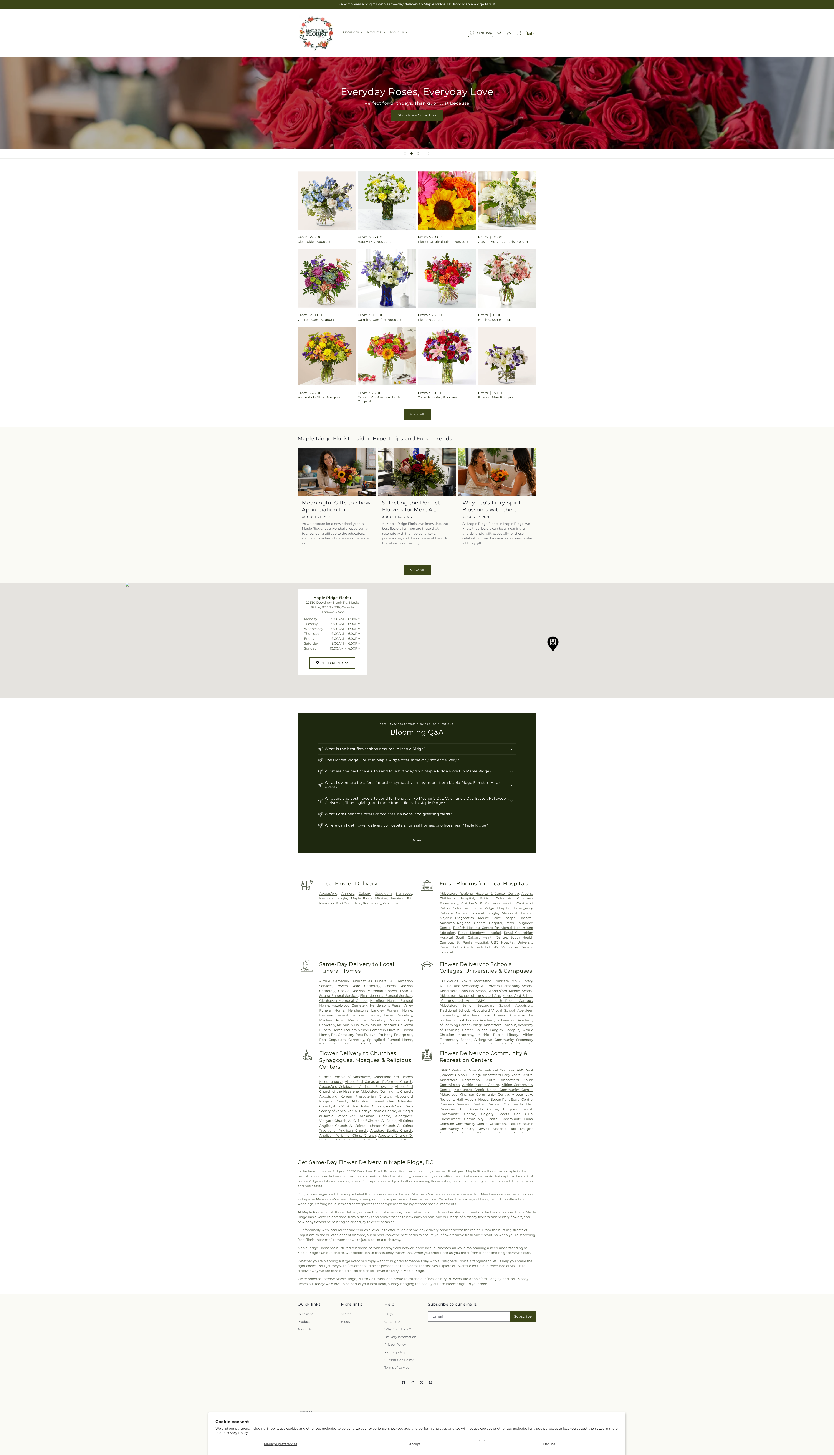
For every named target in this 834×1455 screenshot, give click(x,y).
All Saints (388, 1121)
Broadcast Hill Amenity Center (469, 1109)
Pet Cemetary (342, 1035)
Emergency (523, 908)
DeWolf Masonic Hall (496, 1129)
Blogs (345, 1322)
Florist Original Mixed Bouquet (443, 242)
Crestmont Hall (502, 1124)
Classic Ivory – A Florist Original (504, 242)
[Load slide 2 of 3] (411, 153)
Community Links (517, 1119)
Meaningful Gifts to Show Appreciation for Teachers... (336, 506)
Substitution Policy (399, 1360)
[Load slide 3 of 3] (418, 153)
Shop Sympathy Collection (417, 121)
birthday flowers (476, 1217)
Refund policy (394, 1352)
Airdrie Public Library (498, 1035)
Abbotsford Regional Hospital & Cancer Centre (479, 893)
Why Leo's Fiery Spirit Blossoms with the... (491, 506)
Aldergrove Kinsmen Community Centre (474, 1094)
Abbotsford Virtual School (493, 1010)
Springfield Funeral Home (389, 1040)
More (417, 840)
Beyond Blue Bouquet (496, 397)
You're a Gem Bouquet (316, 320)
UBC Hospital (502, 942)
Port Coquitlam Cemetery (341, 1040)
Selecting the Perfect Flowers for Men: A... (411, 506)
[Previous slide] (394, 153)
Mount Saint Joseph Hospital (505, 918)
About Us (305, 1329)
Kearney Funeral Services (341, 1015)
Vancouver (391, 903)
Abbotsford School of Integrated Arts (470, 996)
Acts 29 (339, 1106)
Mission (381, 898)
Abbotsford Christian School (463, 991)
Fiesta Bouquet (430, 320)
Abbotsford (328, 893)
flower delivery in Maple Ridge (399, 1271)
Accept (414, 1444)
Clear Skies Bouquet (314, 242)
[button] (353, 32)
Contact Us (392, 1322)
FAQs (388, 1314)
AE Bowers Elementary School (507, 986)
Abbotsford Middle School (511, 991)
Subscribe (523, 1316)
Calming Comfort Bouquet (380, 320)
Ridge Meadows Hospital (479, 933)
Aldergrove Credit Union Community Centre (493, 1090)
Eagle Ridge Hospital (491, 908)
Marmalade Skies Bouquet (319, 397)
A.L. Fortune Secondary (459, 986)
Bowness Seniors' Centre (462, 1104)
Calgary (365, 893)
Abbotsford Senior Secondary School (475, 1005)
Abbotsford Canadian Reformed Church (378, 1082)
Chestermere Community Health (469, 1119)
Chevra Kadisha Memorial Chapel (367, 991)
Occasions (305, 1314)
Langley (342, 898)
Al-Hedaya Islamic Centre (375, 1111)
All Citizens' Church (364, 1121)
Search (346, 1314)
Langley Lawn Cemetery (390, 1015)
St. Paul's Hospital (472, 942)
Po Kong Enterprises (395, 1035)
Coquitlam (383, 893)
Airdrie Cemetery (334, 981)
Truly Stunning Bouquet (437, 397)
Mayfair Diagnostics (457, 918)
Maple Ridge (361, 898)
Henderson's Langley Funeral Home (380, 1010)
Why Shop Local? (397, 1329)
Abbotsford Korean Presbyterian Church (355, 1096)
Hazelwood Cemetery (349, 1005)
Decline (549, 1444)
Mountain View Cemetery (365, 1030)
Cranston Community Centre (464, 1124)
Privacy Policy (237, 1433)
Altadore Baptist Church (391, 1130)
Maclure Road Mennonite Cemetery (352, 1020)
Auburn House (477, 1099)
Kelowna (326, 898)
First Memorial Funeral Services (386, 996)
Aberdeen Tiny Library (484, 1015)
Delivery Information (400, 1337)
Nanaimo (396, 898)
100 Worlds (449, 981)
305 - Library (522, 981)
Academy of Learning (498, 1020)
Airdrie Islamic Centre (480, 1085)
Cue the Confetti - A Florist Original (380, 399)
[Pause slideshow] (439, 153)
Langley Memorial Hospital (510, 913)
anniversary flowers (506, 1217)
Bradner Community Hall (510, 1104)
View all (417, 414)
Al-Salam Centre (375, 1116)
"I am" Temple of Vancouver (344, 1077)
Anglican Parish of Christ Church (347, 1135)
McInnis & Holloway (353, 1025)
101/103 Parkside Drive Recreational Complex (477, 1070)
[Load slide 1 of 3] (405, 153)
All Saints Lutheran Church (372, 1126)
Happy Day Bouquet (374, 242)
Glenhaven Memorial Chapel (343, 1001)
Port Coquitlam (348, 903)
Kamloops (404, 893)
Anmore (347, 893)
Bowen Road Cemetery (358, 986)
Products (304, 1322)
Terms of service (396, 1367)
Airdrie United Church (365, 1106)
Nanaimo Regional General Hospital (471, 923)
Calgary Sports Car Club (507, 1114)
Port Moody (372, 903)
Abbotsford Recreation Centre (468, 1080)
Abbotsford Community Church (386, 1091)
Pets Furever (366, 1035)
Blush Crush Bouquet (495, 320)
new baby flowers (312, 1222)
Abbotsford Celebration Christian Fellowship (356, 1087)
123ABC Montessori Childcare (484, 981)
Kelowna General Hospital (462, 913)
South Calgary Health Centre (481, 937)
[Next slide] (429, 153)
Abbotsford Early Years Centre (508, 1075)
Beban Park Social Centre (511, 1099)
